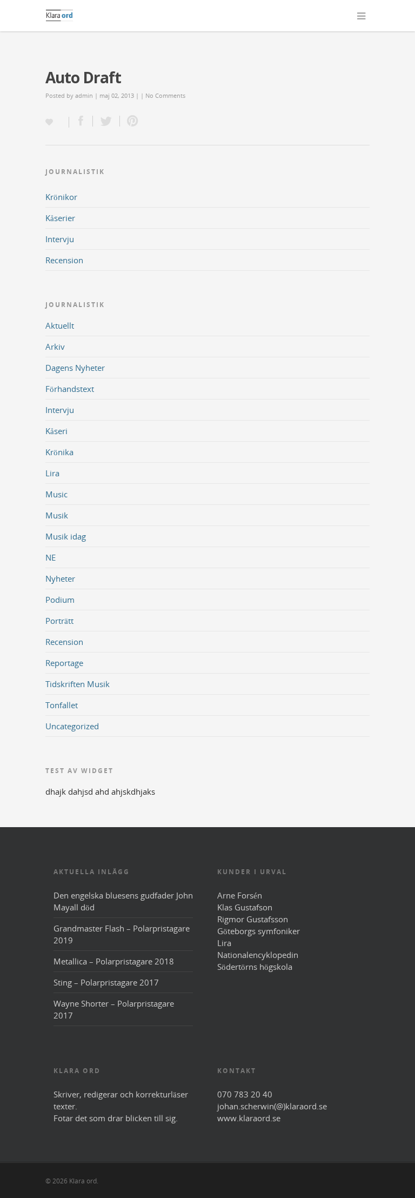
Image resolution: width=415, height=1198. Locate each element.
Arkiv (55, 346)
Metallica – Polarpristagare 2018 (113, 961)
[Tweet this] (106, 121)
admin (84, 95)
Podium (60, 599)
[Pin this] (130, 121)
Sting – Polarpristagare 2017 (106, 982)
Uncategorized (72, 726)
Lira (52, 473)
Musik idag (65, 536)
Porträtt (59, 620)
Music (56, 494)
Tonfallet (61, 705)
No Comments (165, 95)
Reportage (64, 662)
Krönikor (61, 196)
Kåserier (60, 217)
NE (50, 557)
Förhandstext (69, 388)
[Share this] (81, 121)
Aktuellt (59, 325)
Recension (64, 260)
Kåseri (56, 430)
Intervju (59, 239)
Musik (56, 515)
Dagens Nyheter (75, 367)
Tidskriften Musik (77, 683)
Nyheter (60, 578)
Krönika (59, 452)
